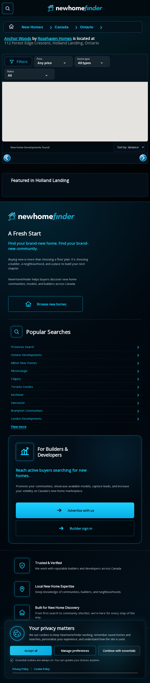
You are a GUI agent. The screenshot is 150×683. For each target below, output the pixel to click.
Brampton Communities (27, 410)
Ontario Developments (26, 355)
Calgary (16, 379)
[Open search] (7, 8)
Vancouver (18, 403)
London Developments (26, 418)
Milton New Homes (24, 363)
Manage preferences (75, 651)
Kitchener (17, 395)
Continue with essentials (119, 651)
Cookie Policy (42, 669)
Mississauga (19, 371)
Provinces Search (22, 347)
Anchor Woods (17, 38)
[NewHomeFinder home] (41, 216)
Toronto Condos (22, 387)
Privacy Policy (20, 669)
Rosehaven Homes (55, 38)
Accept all (31, 651)
